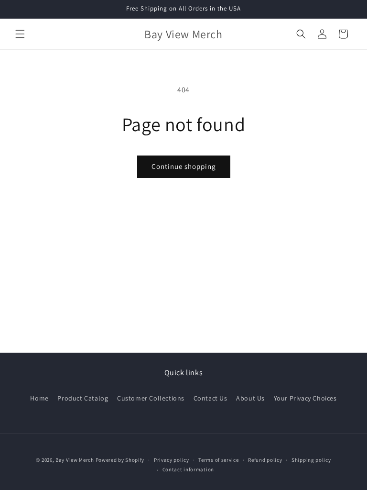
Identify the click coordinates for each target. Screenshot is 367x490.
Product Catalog (82, 398)
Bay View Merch (74, 460)
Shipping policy (311, 460)
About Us (250, 398)
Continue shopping (183, 166)
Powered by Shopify (120, 460)
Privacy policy (171, 460)
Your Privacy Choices (305, 398)
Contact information (188, 469)
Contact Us (210, 398)
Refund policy (265, 460)
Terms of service (218, 460)
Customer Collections (150, 398)
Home (39, 398)
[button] (20, 34)
